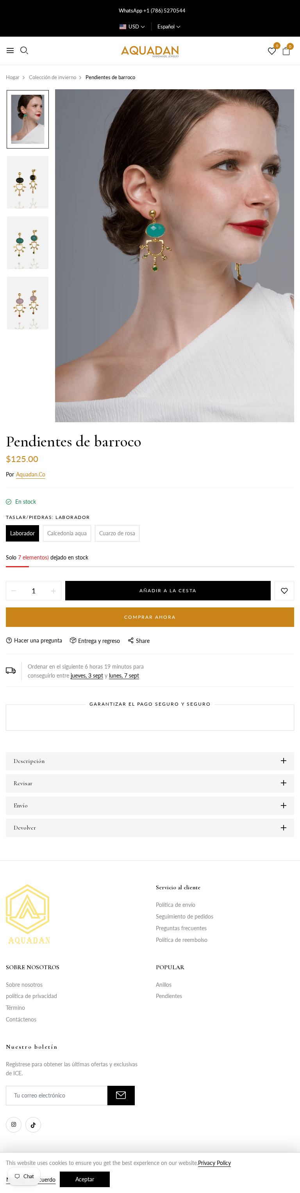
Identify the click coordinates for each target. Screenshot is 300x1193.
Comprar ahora (150, 617)
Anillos (163, 984)
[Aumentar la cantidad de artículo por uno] (53, 590)
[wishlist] (272, 51)
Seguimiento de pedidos (184, 916)
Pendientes (169, 996)
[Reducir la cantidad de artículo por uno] (13, 590)
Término (15, 1007)
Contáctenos (21, 1019)
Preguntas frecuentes (181, 928)
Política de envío (175, 904)
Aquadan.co (30, 474)
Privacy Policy (214, 1162)
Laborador (22, 533)
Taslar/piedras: (48, 517)
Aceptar (84, 1179)
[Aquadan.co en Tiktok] (33, 1125)
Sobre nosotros (24, 984)
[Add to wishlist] (284, 590)
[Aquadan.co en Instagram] (13, 1125)
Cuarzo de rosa (117, 533)
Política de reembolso (181, 939)
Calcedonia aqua (67, 533)
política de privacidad (31, 996)
